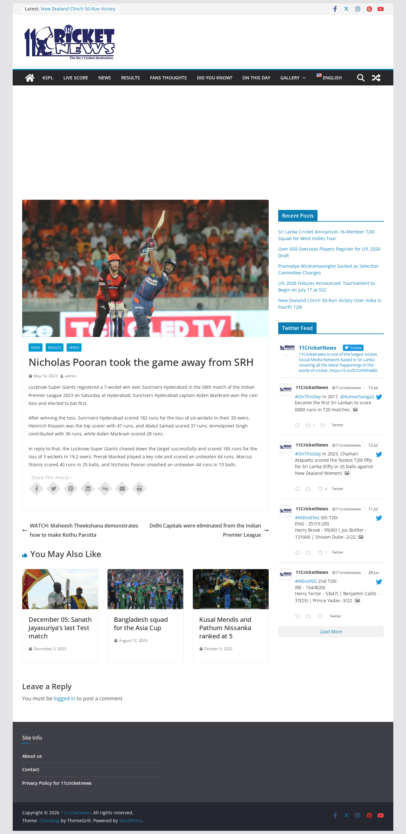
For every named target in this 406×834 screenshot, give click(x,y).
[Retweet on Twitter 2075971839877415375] (310, 553)
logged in (64, 698)
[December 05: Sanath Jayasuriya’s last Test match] (60, 573)
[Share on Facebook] (36, 488)
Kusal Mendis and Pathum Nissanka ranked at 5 (225, 627)
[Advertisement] (203, 152)
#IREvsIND (306, 581)
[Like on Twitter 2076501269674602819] (324, 425)
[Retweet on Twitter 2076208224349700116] (310, 489)
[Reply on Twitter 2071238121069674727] (298, 616)
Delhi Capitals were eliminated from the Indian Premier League (205, 530)
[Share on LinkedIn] (88, 488)
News (104, 78)
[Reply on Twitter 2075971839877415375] (298, 553)
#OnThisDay (308, 396)
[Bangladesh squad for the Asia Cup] (145, 573)
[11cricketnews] (29, 77)
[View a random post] (376, 77)
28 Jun (373, 572)
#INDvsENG (307, 518)
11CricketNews (312, 387)
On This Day (256, 78)
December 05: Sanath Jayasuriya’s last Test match (60, 627)
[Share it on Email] (122, 488)
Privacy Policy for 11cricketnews (57, 783)
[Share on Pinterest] (70, 488)
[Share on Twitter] (53, 488)
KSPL (48, 78)
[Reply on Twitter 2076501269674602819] (298, 425)
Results (130, 78)
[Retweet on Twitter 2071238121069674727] (310, 616)
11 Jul (373, 509)
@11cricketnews (346, 387)
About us (32, 756)
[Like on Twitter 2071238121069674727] (322, 616)
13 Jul (373, 387)
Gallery (289, 78)
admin (70, 376)
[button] (302, 77)
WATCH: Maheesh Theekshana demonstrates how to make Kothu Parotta (84, 530)
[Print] (139, 488)
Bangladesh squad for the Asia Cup (141, 623)
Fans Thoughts (168, 78)
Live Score (75, 78)
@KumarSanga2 (357, 396)
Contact (30, 769)
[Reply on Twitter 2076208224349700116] (298, 489)
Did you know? (214, 78)
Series (74, 347)
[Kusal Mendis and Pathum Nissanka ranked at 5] (231, 573)
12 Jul (373, 445)
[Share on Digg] (105, 488)
